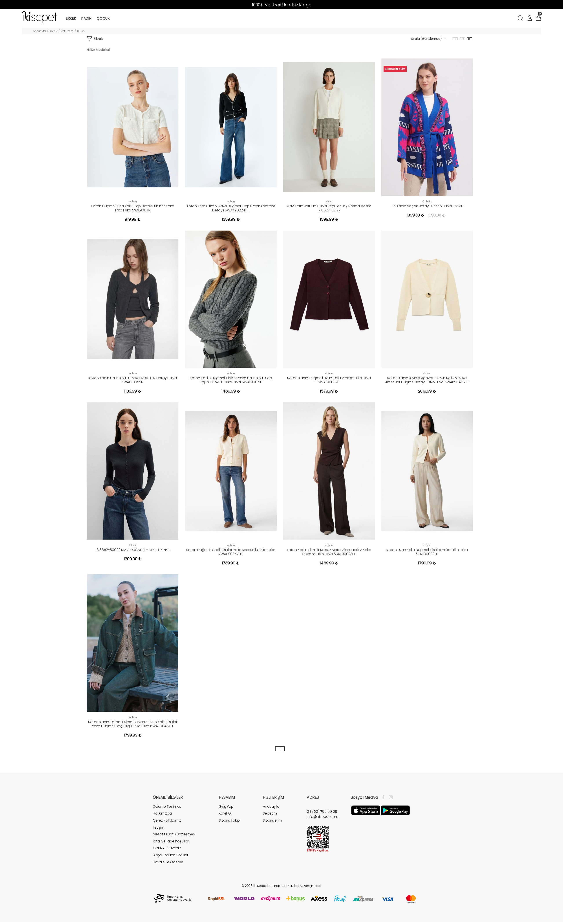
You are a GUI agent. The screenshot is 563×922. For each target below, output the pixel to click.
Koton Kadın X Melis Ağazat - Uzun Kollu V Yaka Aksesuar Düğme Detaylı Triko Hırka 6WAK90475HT (427, 380)
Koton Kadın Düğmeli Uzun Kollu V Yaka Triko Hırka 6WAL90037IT (329, 380)
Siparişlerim (272, 820)
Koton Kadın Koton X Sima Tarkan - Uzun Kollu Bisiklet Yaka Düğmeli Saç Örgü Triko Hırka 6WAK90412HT (132, 724)
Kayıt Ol (225, 813)
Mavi (329, 201)
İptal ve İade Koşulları (171, 841)
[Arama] (521, 18)
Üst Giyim (67, 31)
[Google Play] (395, 810)
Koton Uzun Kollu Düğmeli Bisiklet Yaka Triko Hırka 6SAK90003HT (427, 551)
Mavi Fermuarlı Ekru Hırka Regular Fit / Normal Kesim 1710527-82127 (329, 208)
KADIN (53, 31)
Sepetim (270, 813)
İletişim (158, 827)
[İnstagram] (390, 797)
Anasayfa (39, 31)
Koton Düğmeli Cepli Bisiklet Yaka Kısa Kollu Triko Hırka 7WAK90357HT (230, 551)
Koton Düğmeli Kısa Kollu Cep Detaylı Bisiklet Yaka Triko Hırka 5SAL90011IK (132, 208)
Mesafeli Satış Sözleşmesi (174, 834)
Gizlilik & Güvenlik (167, 848)
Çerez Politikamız (167, 820)
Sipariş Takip (229, 820)
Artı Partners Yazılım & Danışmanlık (295, 886)
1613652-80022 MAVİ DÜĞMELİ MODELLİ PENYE (133, 549)
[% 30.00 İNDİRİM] (427, 126)
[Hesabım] (530, 18)
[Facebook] (384, 797)
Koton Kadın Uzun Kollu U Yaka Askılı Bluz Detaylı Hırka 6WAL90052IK (132, 380)
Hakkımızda (162, 813)
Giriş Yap (226, 806)
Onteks (427, 201)
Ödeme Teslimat (167, 806)
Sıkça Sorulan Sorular (170, 855)
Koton (133, 201)
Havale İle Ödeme (168, 862)
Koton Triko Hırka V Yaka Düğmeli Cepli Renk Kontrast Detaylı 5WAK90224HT (230, 208)
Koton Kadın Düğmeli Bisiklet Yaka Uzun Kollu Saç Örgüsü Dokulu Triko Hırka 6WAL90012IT (231, 380)
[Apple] (365, 810)
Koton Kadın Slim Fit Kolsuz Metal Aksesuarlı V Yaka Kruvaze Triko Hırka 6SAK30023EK (329, 551)
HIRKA (81, 31)
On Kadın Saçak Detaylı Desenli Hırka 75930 (427, 206)
